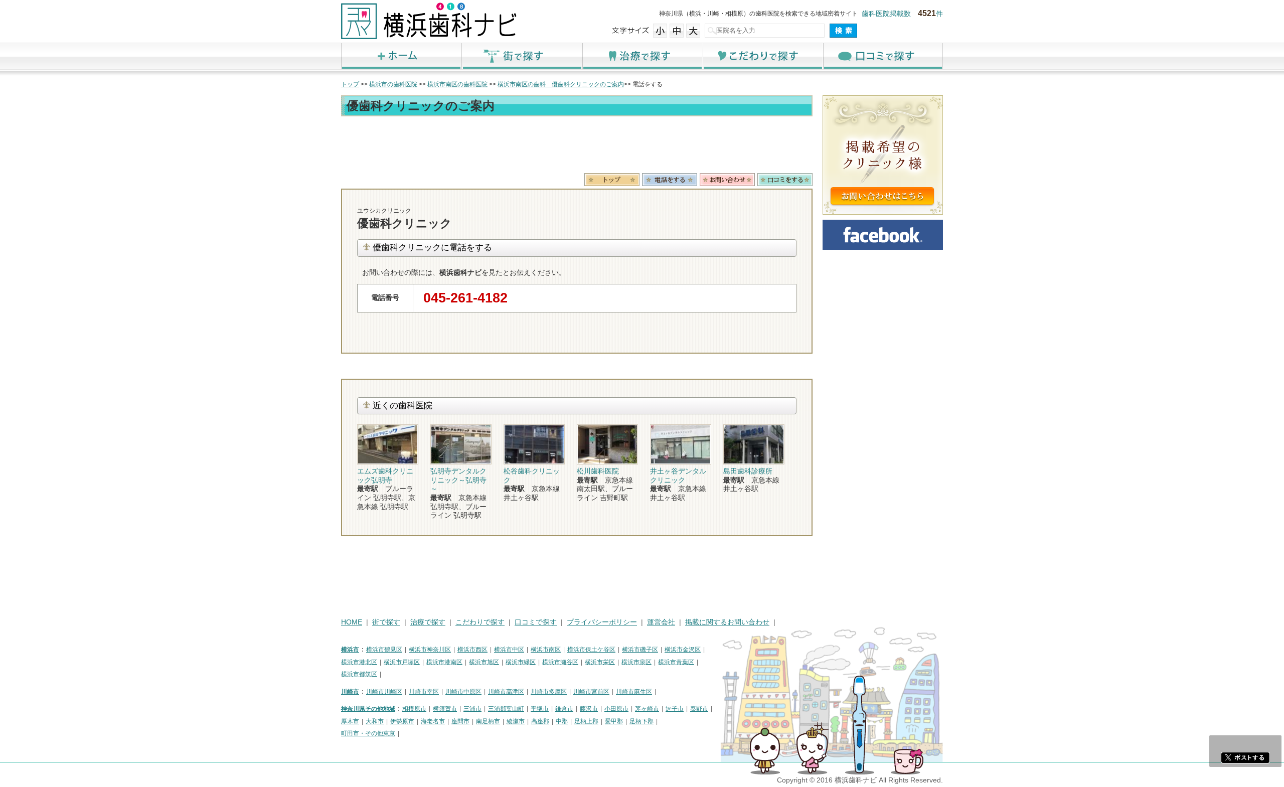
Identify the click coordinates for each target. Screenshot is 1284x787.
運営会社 (661, 622)
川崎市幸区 (424, 691)
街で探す (521, 56)
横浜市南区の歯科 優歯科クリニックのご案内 (561, 84)
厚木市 (350, 721)
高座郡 (540, 721)
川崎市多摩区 (549, 691)
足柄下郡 (641, 721)
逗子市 (675, 708)
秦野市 (699, 708)
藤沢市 (589, 708)
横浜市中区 (509, 649)
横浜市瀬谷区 (560, 662)
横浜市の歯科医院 (393, 84)
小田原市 (616, 708)
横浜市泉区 (636, 662)
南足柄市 (488, 721)
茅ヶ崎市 (647, 708)
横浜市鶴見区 (384, 649)
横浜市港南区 (444, 662)
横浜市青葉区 (676, 662)
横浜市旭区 (484, 662)
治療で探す (642, 56)
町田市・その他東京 (368, 733)
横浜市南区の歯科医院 (457, 84)
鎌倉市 (564, 708)
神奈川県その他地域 (368, 708)
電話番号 (669, 179)
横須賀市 (445, 708)
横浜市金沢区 (683, 649)
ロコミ (785, 179)
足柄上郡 (586, 721)
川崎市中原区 (463, 691)
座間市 (460, 721)
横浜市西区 (472, 649)
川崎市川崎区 (384, 691)
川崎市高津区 (506, 691)
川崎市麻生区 (634, 691)
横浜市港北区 (359, 662)
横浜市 (350, 649)
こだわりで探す (762, 56)
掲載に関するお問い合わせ (727, 622)
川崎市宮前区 (591, 691)
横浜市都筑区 (359, 674)
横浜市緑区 (521, 662)
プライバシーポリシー (602, 622)
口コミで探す (883, 56)
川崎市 (350, 691)
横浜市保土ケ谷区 (591, 649)
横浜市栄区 (600, 662)
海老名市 (433, 721)
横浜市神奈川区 (430, 649)
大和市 (375, 721)
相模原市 (414, 708)
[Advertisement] (577, 146)
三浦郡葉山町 (506, 708)
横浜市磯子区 (640, 649)
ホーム (401, 56)
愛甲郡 (614, 721)
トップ (350, 84)
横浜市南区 (546, 649)
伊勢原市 (402, 721)
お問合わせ (727, 179)
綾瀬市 (516, 721)
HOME (351, 622)
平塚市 (540, 708)
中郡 (562, 721)
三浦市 (472, 708)
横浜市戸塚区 (402, 662)
